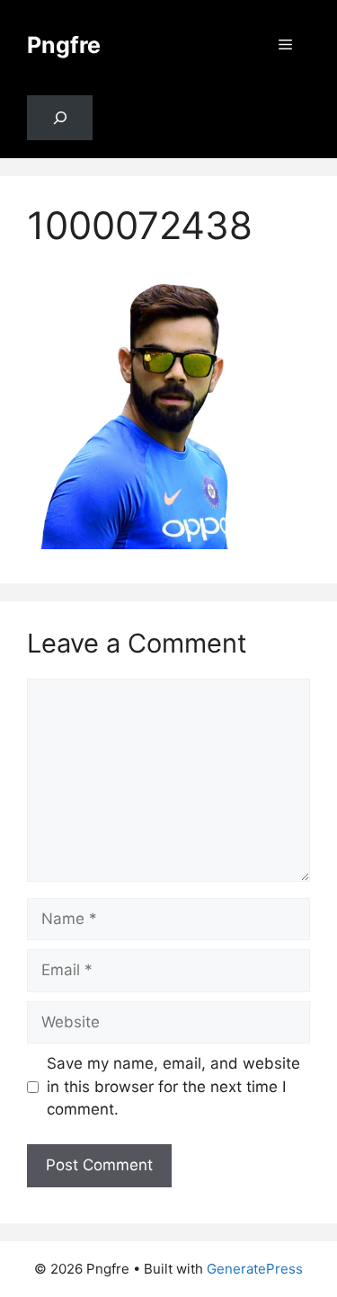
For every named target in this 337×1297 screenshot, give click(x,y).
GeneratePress (255, 1268)
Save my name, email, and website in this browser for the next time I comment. (173, 1086)
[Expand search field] (60, 118)
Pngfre (64, 44)
